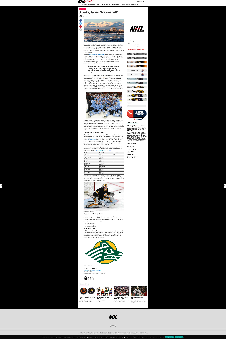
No (129, 43)
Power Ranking (136, 137)
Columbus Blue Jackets (134, 128)
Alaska (93, 273)
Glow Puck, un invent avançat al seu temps (87, 297)
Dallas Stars (140, 128)
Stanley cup (139, 138)
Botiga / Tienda (134, 4)
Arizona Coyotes (137, 125)
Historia (133, 132)
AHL (128, 125)
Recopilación (129, 138)
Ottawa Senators (133, 136)
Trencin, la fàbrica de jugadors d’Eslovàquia (92, 270)
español (130, 130)
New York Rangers (137, 135)
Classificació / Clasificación (88, 4)
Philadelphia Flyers (139, 136)
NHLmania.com (130, 154)
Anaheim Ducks (131, 125)
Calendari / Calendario (114, 4)
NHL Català (129, 153)
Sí (129, 42)
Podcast (132, 137)
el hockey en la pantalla (140, 129)
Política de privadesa (179, 337)
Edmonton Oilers (134, 129)
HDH (131, 132)
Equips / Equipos (126, 4)
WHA (142, 140)
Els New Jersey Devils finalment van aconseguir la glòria (121, 297)
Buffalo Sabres (129, 127)
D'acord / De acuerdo (169, 337)
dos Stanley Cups (92, 139)
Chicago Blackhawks (139, 127)
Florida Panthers (136, 130)
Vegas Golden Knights (133, 140)
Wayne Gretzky (139, 140)
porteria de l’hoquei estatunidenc (103, 150)
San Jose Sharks (134, 138)
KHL (139, 132)
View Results (137, 46)
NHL (105, 273)
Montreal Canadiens (136, 133)
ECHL (104, 77)
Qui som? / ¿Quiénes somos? (133, 156)
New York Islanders (130, 135)
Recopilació (141, 137)
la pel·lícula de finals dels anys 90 (96, 54)
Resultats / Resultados (102, 4)
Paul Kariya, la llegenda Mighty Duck (137, 297)
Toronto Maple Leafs (135, 139)
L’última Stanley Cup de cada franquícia (103, 297)
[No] (224, 337)
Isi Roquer (86, 16)
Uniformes (141, 139)
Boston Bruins (142, 125)
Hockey (101, 273)
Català (97, 273)
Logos (142, 132)
